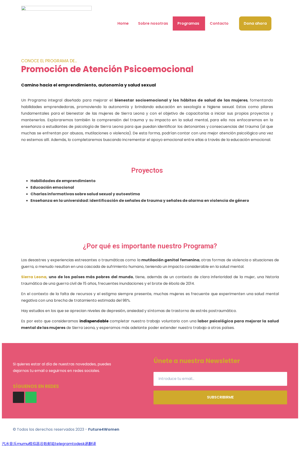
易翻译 (90, 443)
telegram (63, 443)
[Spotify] (31, 397)
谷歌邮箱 (47, 443)
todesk (78, 443)
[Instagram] (18, 397)
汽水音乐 (9, 443)
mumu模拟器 (28, 443)
